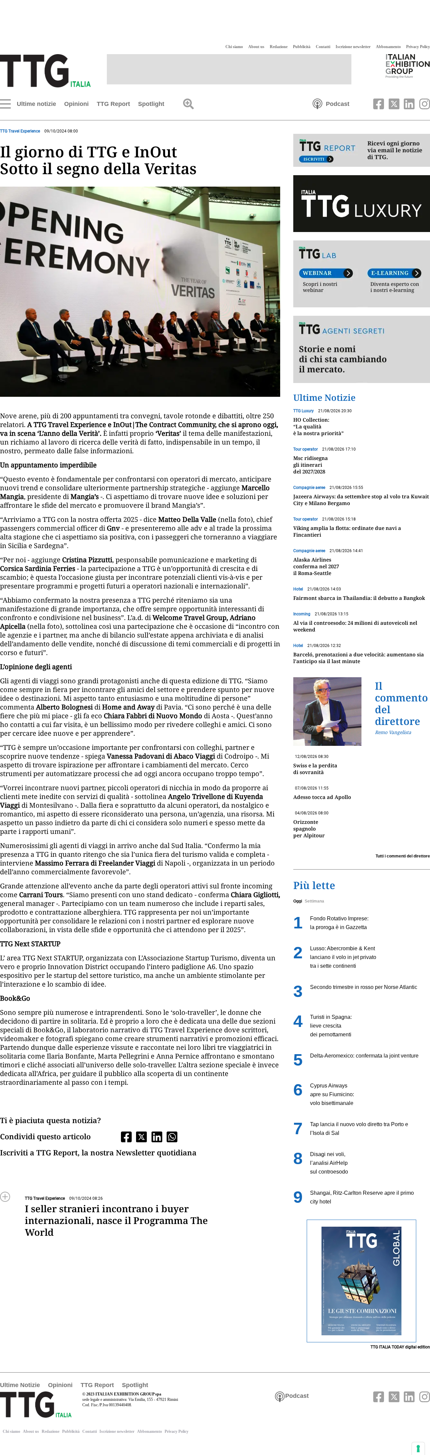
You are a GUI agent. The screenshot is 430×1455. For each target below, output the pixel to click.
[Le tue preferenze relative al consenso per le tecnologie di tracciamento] (418, 1448)
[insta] (423, 103)
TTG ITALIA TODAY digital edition (400, 1347)
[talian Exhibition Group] (408, 66)
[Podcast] (317, 103)
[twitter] (393, 103)
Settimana (314, 901)
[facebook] (378, 103)
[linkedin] (408, 103)
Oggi (297, 901)
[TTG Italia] (45, 70)
